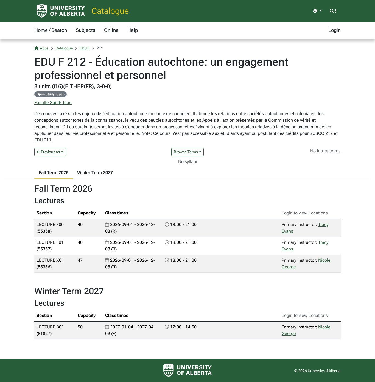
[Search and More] (333, 11)
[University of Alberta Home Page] (60, 11)
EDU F (85, 48)
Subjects (85, 30)
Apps (44, 48)
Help (132, 30)
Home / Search (50, 30)
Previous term (52, 152)
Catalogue (110, 11)
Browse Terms (186, 152)
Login (334, 30)
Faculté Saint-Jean (53, 102)
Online (111, 30)
